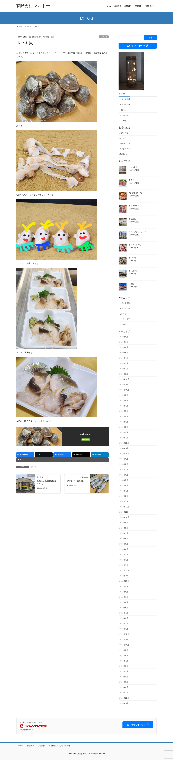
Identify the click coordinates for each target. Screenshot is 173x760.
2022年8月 (123, 592)
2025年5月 (123, 416)
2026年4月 (123, 358)
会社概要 (52, 746)
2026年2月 (123, 369)
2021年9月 (123, 650)
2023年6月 (123, 539)
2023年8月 (123, 528)
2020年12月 (124, 698)
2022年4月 (123, 613)
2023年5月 (123, 544)
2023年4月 (123, 549)
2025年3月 (123, 427)
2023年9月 (123, 523)
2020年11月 (124, 703)
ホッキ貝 (132, 258)
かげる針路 (123, 133)
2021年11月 (124, 639)
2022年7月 (123, 597)
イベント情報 (124, 99)
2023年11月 (124, 512)
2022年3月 (123, 618)
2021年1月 (123, 692)
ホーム (20, 746)
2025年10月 (124, 390)
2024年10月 (124, 453)
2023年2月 (123, 560)
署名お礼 (123, 154)
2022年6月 (123, 602)
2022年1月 (123, 629)
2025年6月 (123, 411)
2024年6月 (123, 475)
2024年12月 (124, 443)
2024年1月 (123, 501)
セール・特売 (124, 115)
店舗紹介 (41, 746)
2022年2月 (123, 623)
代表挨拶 (30, 746)
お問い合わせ (64, 746)
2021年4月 (123, 677)
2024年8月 (123, 464)
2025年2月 (123, 432)
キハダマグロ (124, 149)
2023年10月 (124, 517)
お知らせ (103, 37)
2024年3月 (123, 491)
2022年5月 (123, 608)
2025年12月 (124, 379)
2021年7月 (123, 661)
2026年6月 (123, 347)
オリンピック (124, 104)
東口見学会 (133, 271)
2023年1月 (123, 565)
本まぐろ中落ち (135, 245)
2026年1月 (123, 374)
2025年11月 (124, 384)
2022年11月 (124, 576)
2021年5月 (123, 671)
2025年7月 (123, 406)
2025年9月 (123, 395)
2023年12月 (124, 507)
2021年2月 (123, 687)
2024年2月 (123, 496)
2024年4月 (123, 485)
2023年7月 (123, 533)
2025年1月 (123, 438)
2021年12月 (124, 634)
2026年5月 (123, 353)
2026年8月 (123, 337)
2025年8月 (123, 400)
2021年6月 (123, 666)
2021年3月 (123, 682)
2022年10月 (124, 581)
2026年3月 (123, 363)
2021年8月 (123, 655)
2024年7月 (123, 469)
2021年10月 (124, 645)
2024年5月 (123, 480)
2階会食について (126, 143)
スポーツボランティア (137, 232)
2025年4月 (123, 422)
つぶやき (123, 120)
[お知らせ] (25, 484)
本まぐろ (123, 138)
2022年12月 (124, 570)
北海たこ (132, 284)
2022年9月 (123, 586)
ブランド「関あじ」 (76, 481)
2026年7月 (123, 342)
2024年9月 (123, 459)
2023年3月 (123, 554)
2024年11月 (124, 448)
